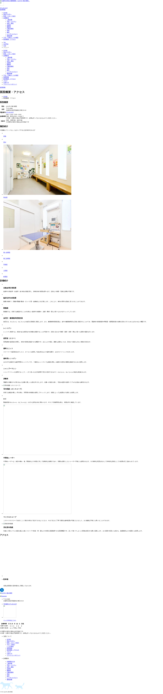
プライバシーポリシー (10, 84)
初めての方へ (7, 14)
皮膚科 (9, 25)
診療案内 (6, 18)
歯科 (8, 32)
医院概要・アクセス (9, 39)
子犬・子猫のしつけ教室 (10, 37)
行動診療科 (10, 28)
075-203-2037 (4, 8)
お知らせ (6, 82)
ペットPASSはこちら (9, 620)
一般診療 (9, 19)
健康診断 (9, 36)
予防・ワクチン (11, 21)
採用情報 (6, 77)
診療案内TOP (11, 661)
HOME (5, 12)
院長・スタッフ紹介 (9, 16)
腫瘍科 (9, 27)
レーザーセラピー (12, 34)
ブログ (5, 80)
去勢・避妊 (10, 23)
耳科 (8, 30)
